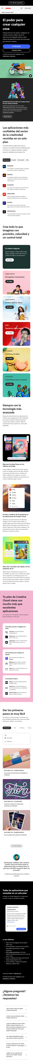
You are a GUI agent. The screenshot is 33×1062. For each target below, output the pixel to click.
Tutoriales (11, 631)
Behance (11, 681)
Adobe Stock (12, 640)
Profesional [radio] (9, 741)
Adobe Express (11, 211)
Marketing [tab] (22, 728)
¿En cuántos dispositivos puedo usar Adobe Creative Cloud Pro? (15, 1037)
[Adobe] (8, 8)
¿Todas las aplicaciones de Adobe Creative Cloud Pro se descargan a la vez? (15, 1045)
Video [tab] (27, 160)
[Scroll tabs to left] (1, 728)
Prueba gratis (16, 46)
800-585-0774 (17, 973)
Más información (10, 922)
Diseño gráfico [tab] (21, 160)
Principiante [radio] (9, 738)
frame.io (11, 659)
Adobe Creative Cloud (8, 12)
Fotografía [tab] (13, 160)
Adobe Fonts (12, 636)
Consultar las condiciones (8, 112)
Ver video (9, 260)
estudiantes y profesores (9, 56)
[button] (21, 8)
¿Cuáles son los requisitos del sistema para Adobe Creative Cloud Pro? (14, 1054)
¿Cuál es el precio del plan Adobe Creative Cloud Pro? (15, 1017)
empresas (18, 54)
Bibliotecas (11, 662)
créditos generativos (14, 952)
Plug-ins (11, 668)
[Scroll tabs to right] (31, 728)
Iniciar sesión (28, 8)
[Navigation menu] (2, 8)
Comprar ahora (16, 50)
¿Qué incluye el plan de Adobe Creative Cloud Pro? (14, 1009)
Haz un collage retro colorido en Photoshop (15, 835)
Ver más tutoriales (16, 846)
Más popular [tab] (7, 160)
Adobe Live (11, 686)
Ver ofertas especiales (16, 3)
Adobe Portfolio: (13, 692)
